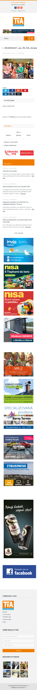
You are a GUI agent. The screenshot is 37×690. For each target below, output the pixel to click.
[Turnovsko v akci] (18, 21)
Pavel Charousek (8, 106)
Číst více (23, 193)
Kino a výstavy (18, 132)
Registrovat (21, 11)
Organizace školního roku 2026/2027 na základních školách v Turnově (15, 203)
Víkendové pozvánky (18, 5)
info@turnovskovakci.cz (18, 687)
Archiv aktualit (18, 233)
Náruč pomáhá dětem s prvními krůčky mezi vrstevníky (17, 221)
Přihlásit (13, 11)
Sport (29, 135)
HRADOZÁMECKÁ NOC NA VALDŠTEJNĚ (16, 186)
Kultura (8, 135)
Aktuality (8, 164)
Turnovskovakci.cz (22, 685)
